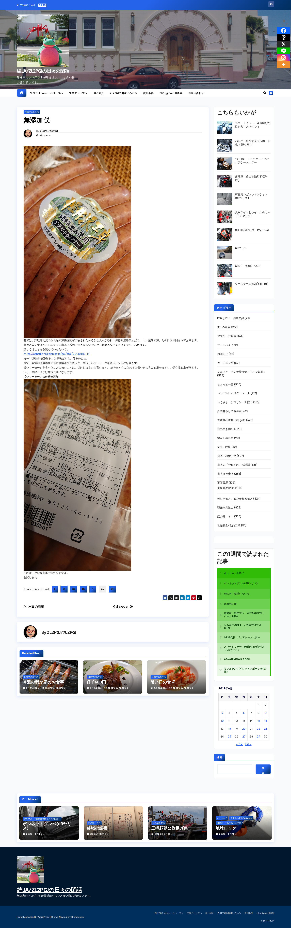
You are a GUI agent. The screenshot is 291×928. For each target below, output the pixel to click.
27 (244, 736)
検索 (219, 757)
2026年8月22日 (35, 834)
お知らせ (222, 354)
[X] (283, 44)
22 (258, 728)
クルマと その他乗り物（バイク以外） (241, 371)
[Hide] (289, 71)
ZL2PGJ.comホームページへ (46, 92)
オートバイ (224, 345)
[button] (264, 92)
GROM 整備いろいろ (248, 265)
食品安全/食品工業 (228, 525)
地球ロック (226, 827)
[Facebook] (283, 30)
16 (265, 720)
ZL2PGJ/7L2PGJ (49, 131)
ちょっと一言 (225, 384)
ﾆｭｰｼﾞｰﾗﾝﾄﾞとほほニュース (233, 393)
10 (222, 720)
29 (258, 736)
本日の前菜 (36, 607)
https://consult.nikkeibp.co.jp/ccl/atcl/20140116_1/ (56, 354)
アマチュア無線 (226, 336)
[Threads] (283, 37)
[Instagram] (283, 57)
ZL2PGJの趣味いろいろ (123, 92)
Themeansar (77, 917)
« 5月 (239, 744)
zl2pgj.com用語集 (171, 92)
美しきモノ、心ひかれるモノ (235, 498)
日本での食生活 (32, 112)
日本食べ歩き (225, 473)
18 (229, 728)
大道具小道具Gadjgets (231, 420)
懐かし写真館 (225, 438)
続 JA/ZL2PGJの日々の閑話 (43, 71)
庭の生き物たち (226, 429)
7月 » (248, 744)
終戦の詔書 (97, 827)
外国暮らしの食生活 (229, 411)
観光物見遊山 (225, 507)
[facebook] (55, 589)
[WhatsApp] (92, 589)
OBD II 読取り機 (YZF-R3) (252, 230)
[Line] (283, 50)
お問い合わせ (196, 92)
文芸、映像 (224, 447)
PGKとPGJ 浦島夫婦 (230, 318)
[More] (283, 64)
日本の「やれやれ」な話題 (233, 464)
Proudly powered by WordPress (33, 917)
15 (258, 720)
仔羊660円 (96, 681)
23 (265, 728)
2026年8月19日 (99, 834)
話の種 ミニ (225, 516)
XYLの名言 (223, 327)
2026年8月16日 (164, 834)
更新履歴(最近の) (227, 488)
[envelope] (83, 589)
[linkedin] (73, 589)
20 (244, 728)
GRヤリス (241, 248)
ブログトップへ (78, 92)
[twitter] (64, 589)
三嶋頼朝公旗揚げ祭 (169, 827)
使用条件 (148, 92)
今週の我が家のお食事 (43, 681)
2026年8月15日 (228, 834)
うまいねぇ (120, 607)
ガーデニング (225, 362)
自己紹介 (98, 92)
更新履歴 (222, 482)
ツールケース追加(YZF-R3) (251, 283)
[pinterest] (112, 589)
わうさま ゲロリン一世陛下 (235, 402)
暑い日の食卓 (163, 681)
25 (229, 736)
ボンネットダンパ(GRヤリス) (47, 825)
